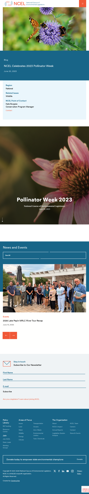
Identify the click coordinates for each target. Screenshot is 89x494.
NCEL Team (74, 423)
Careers (72, 427)
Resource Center (6, 430)
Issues (21, 423)
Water (21, 430)
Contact (9, 110)
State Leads (7, 442)
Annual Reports (57, 430)
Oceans (36, 427)
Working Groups (5, 447)
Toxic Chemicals (38, 439)
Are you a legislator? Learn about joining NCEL (21, 399)
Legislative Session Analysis (58, 434)
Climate (21, 440)
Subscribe (7, 391)
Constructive (15, 481)
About (54, 423)
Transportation (38, 423)
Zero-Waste (37, 430)
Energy (21, 436)
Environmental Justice (38, 434)
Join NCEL (6, 439)
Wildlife (21, 433)
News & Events (75, 433)
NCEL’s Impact (57, 427)
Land (20, 427)
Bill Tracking (7, 426)
